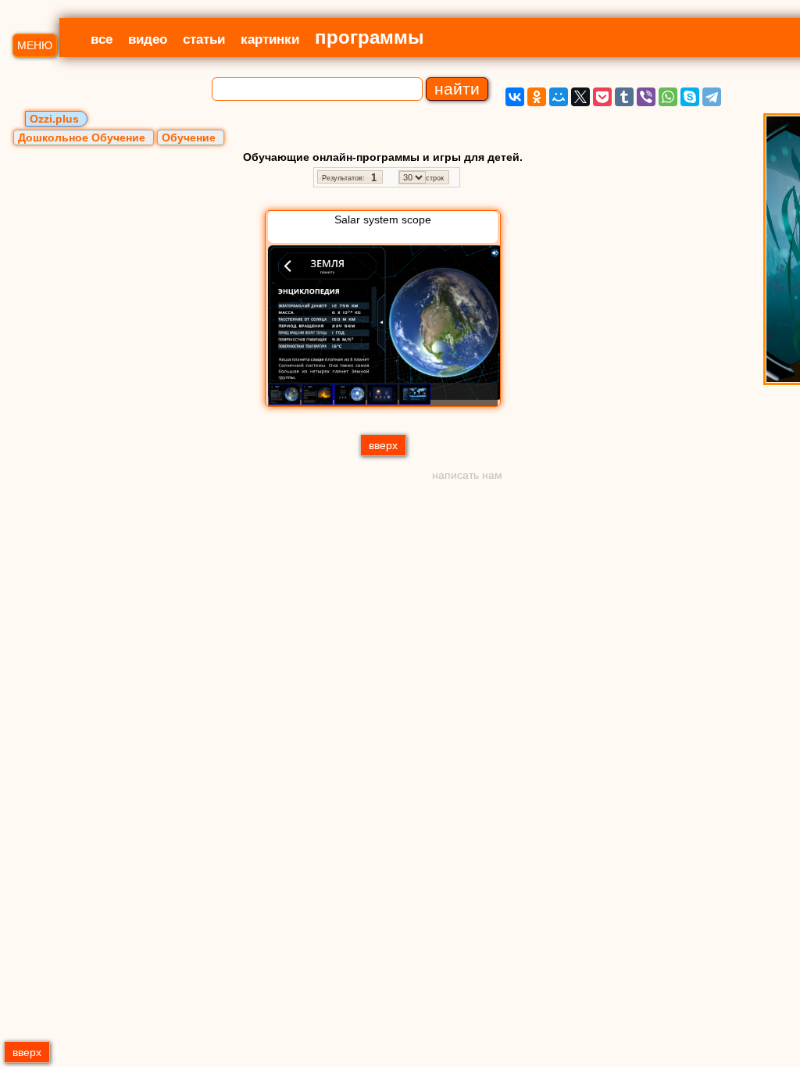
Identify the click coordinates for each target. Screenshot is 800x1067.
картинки (270, 39)
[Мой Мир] (558, 96)
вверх (383, 445)
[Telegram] (711, 96)
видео (147, 39)
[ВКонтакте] (514, 96)
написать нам (467, 475)
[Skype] (689, 96)
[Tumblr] (624, 96)
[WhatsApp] (668, 96)
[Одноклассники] (536, 96)
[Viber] (646, 96)
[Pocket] (602, 96)
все (101, 39)
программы (369, 37)
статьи (204, 39)
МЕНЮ (34, 45)
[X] (580, 96)
